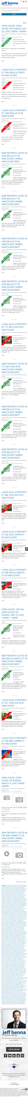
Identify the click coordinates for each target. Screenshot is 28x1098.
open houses (7, 957)
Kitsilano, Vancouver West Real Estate (9, 940)
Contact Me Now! (14, 1049)
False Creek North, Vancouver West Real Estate (14, 916)
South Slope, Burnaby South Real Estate (14, 979)
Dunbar (21, 909)
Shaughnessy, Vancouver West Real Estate (10, 975)
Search (14, 14)
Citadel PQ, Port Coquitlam (12, 901)
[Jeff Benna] (10, 6)
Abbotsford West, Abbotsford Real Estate (18, 885)
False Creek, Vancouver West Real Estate (14, 917)
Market (24, 945)
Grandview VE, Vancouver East (15, 925)
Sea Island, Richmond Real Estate (8, 973)
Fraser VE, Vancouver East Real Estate (9, 920)
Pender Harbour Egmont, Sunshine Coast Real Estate (13, 960)
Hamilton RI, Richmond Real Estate (9, 931)
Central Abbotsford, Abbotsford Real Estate (14, 896)
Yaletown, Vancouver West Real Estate (18, 1003)
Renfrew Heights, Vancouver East (17, 965)
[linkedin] (14, 1055)
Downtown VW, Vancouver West (19, 908)
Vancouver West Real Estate (10, 995)
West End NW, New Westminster (8, 998)
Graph (14, 928)
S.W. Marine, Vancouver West (20, 969)
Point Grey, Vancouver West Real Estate (17, 962)
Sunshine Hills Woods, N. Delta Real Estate (10, 986)
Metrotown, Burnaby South (17, 949)
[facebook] (5, 1055)
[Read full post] (7, 42)
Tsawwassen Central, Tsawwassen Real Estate (13, 987)
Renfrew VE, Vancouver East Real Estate (17, 967)
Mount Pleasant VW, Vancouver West (13, 953)
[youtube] (18, 1055)
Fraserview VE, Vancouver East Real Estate (17, 921)
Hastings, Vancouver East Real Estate (19, 933)
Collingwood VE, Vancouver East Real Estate (17, 905)
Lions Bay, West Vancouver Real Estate (9, 942)
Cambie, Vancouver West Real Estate (14, 37)
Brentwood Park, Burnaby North (18, 887)
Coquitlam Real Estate (6, 906)
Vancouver (14, 992)
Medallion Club (8, 949)
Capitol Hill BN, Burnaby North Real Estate (13, 895)
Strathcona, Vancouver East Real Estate (15, 984)
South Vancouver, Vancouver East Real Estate (12, 980)
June (3, 936)
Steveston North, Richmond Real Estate (13, 981)
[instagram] (22, 1055)
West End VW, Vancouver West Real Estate (13, 999)
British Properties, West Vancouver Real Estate (11, 890)
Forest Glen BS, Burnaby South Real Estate (13, 918)
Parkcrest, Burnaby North (17, 958)
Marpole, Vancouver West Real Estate (13, 947)
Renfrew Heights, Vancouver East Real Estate (11, 966)
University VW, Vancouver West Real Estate (12, 989)
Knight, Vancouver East (22, 940)
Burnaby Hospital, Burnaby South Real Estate (14, 893)
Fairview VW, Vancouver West (15, 913)
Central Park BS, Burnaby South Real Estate (16, 898)
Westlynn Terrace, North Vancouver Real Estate (14, 1000)
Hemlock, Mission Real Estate (8, 934)
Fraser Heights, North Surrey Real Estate (14, 919)
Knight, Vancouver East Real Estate (9, 941)
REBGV (8, 965)
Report (3, 968)
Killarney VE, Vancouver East (15, 938)
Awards (20, 886)
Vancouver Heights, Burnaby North (12, 994)
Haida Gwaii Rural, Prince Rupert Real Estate (14, 930)
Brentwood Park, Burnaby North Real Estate (11, 888)
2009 (8, 885)
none (25, 954)
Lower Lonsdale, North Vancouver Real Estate (16, 943)
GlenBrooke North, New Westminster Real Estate (12, 922)
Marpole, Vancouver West (14, 946)
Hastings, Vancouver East (7, 933)
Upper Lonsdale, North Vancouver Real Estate (16, 990)
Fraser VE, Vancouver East (21, 919)
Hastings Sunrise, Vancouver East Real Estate (18, 932)
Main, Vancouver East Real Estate (15, 945)
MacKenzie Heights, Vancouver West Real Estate (11, 944)
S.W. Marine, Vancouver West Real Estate (10, 970)
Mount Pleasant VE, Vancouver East (18, 951)
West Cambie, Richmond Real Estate (17, 997)
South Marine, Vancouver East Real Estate (15, 978)
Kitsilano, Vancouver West (18, 939)
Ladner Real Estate (21, 941)
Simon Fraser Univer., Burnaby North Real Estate (13, 976)
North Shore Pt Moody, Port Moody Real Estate (11, 955)
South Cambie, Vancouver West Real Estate (12, 977)
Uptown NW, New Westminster (8, 991)
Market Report (5, 946)
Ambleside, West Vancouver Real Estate (10, 886)
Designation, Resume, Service (11, 907)
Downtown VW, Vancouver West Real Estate (10, 909)
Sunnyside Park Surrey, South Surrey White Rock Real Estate (14, 985)
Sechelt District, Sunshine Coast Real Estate (14, 974)
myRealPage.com (14, 1084)
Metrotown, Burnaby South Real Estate (10, 950)
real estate (4, 965)
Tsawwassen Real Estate (11, 988)
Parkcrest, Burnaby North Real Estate (9, 960)
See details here (20, 89)
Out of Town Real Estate (16, 957)
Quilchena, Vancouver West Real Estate (17, 964)
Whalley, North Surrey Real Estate (18, 1001)
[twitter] (10, 1055)
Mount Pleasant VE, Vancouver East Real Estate (11, 952)
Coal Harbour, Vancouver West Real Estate (11, 904)
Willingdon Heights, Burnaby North (9, 1002)
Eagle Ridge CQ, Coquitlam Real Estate (13, 911)
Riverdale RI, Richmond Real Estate (12, 968)
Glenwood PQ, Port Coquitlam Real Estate (14, 923)
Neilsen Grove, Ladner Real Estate (16, 954)
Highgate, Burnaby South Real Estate (17, 935)
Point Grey (19, 961)
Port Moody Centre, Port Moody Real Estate (11, 963)
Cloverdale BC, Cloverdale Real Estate (19, 902)
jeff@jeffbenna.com (14, 1076)
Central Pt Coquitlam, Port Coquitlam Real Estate (12, 899)
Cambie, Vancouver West (7, 894)
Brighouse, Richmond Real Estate (18, 889)
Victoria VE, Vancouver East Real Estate (12, 996)
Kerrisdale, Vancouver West (10, 936)
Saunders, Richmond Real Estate (19, 972)
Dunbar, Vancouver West (7, 910)
